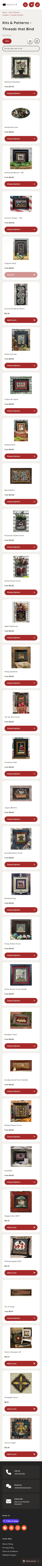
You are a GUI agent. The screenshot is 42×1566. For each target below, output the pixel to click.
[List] (37, 41)
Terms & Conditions (10, 1551)
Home (4, 12)
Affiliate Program (9, 1555)
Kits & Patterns (14, 12)
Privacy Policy (8, 1548)
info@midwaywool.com (22, 1488)
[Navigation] (37, 4)
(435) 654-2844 (19, 1474)
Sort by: (7, 48)
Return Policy (7, 1544)
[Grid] (30, 41)
